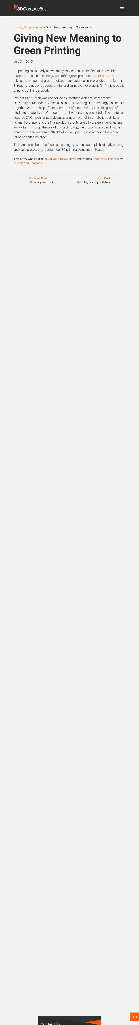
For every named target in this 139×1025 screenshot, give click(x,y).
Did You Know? (57, 158)
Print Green (106, 76)
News (72, 158)
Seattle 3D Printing (106, 158)
